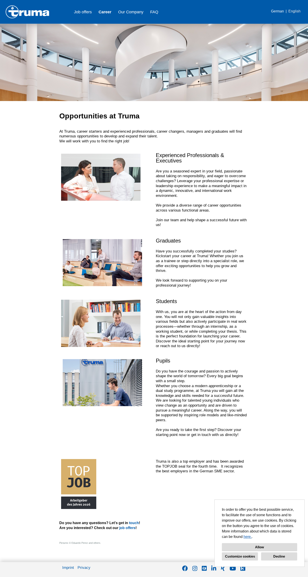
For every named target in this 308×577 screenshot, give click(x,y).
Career (105, 12)
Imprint (68, 567)
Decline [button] (279, 556)
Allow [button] (259, 547)
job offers (127, 528)
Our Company (130, 12)
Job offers (83, 12)
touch (134, 523)
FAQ (154, 12)
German (277, 11)
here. (248, 537)
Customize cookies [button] (240, 556)
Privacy (84, 567)
